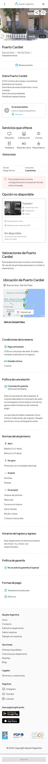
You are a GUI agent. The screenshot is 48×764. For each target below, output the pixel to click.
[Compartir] (36, 12)
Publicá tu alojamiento (13, 628)
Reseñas (6, 658)
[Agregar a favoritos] (43, 12)
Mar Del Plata (23, 52)
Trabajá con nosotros (12, 636)
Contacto (6, 624)
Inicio (4, 619)
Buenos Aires (8, 52)
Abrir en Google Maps (14, 322)
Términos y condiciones (13, 675)
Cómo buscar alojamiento (14, 654)
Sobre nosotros (9, 632)
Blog (4, 662)
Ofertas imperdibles (12, 649)
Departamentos (9, 55)
